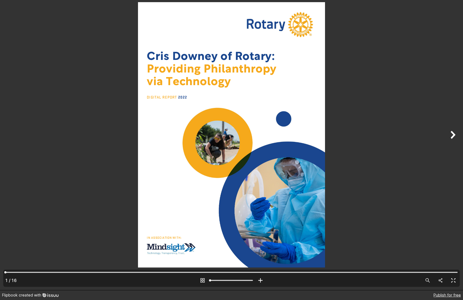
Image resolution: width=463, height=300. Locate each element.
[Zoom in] (260, 280)
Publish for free (447, 295)
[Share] (440, 280)
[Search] (427, 280)
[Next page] (452, 145)
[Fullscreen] (453, 280)
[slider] (231, 280)
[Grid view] (202, 280)
